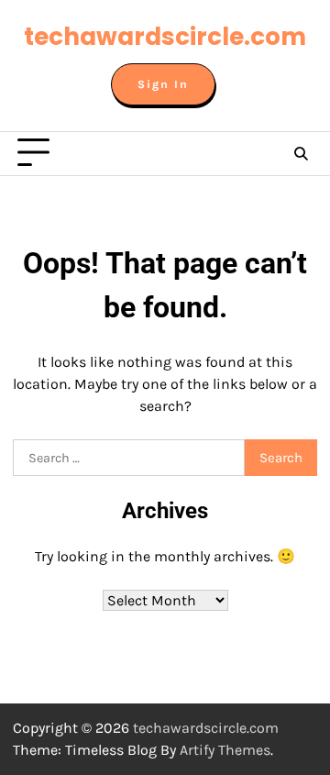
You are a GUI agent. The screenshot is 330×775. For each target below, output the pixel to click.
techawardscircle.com (165, 36)
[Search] (300, 153)
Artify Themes (225, 749)
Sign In (163, 84)
